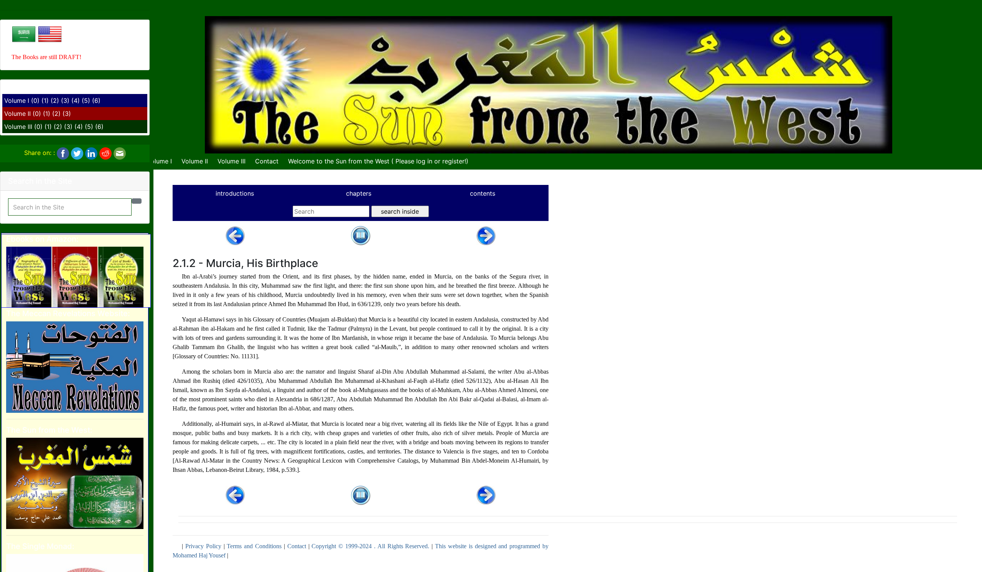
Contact (266, 161)
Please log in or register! (430, 161)
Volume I (16, 100)
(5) (86, 100)
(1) (45, 100)
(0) (35, 100)
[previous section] (235, 235)
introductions (235, 193)
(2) (55, 100)
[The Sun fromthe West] (74, 482)
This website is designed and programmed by (492, 546)
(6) (96, 100)
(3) (65, 100)
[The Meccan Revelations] (74, 366)
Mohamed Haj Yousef (199, 555)
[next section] (486, 235)
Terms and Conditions (254, 546)
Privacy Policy (203, 546)
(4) (75, 100)
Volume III (18, 126)
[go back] (360, 235)
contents (482, 193)
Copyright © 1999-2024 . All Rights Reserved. (370, 546)
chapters (358, 193)
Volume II (17, 113)
